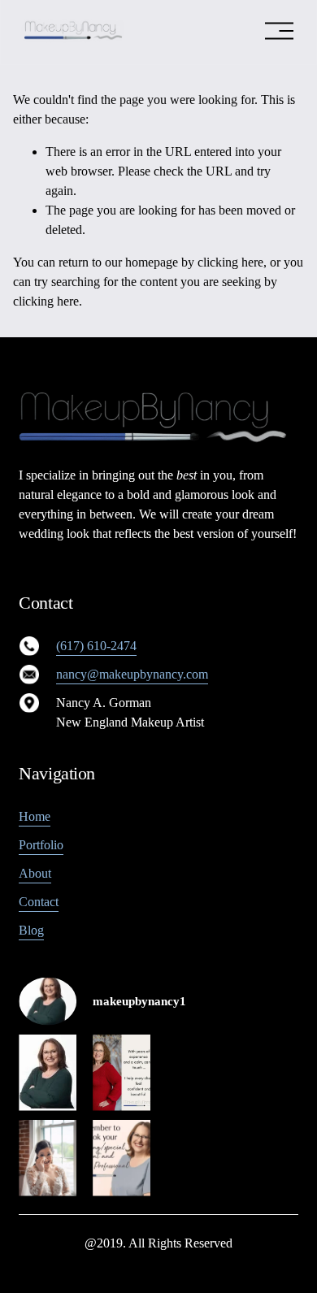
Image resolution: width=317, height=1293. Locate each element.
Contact (39, 902)
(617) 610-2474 (96, 646)
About (35, 873)
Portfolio (41, 845)
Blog (31, 930)
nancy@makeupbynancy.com (132, 674)
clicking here (230, 262)
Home (34, 816)
